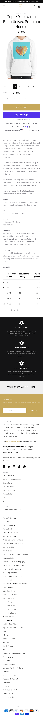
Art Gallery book (9, 591)
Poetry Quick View (9, 580)
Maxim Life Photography (12, 569)
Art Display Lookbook (11, 532)
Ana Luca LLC (21, 13)
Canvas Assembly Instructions (14, 479)
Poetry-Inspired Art (10, 613)
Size (4, 86)
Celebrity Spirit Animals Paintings (15, 554)
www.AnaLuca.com (9, 475)
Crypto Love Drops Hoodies (13, 627)
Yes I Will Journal (9, 609)
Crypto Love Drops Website (13, 540)
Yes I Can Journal (9, 606)
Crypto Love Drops (9, 536)
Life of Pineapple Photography (14, 565)
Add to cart (21, 107)
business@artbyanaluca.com (13, 509)
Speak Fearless (8, 598)
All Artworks (7, 521)
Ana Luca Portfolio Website (13, 668)
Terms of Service (9, 490)
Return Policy (8, 483)
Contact (5, 497)
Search (5, 501)
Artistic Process (8, 693)
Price (5, 93)
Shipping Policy (8, 486)
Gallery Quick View (9, 518)
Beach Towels (8, 646)
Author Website (8, 587)
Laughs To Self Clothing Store (14, 653)
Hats (4, 649)
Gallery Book (7, 529)
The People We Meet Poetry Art (15, 584)
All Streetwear (8, 620)
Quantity (6, 98)
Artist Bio (6, 682)
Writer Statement (9, 675)
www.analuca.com (13, 441)
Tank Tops (6, 631)
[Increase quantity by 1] (25, 98)
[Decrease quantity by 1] (14, 98)
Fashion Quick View (10, 624)
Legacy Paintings (9, 558)
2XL (33, 86)
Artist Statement (9, 671)
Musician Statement (10, 679)
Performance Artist (10, 690)
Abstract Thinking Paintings (13, 543)
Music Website (8, 617)
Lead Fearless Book (10, 595)
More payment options (21, 120)
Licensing (6, 660)
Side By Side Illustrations (12, 576)
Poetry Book (7, 602)
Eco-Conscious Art (9, 525)
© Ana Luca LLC (21, 707)
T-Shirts (6, 635)
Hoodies (6, 642)
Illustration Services (10, 664)
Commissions (8, 657)
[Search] (35, 6)
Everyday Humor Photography (14, 562)
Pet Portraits (7, 551)
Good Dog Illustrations (11, 573)
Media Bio (6, 686)
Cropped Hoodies (9, 638)
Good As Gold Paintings (11, 547)
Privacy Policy (8, 494)
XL (28, 86)
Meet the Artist (8, 697)
